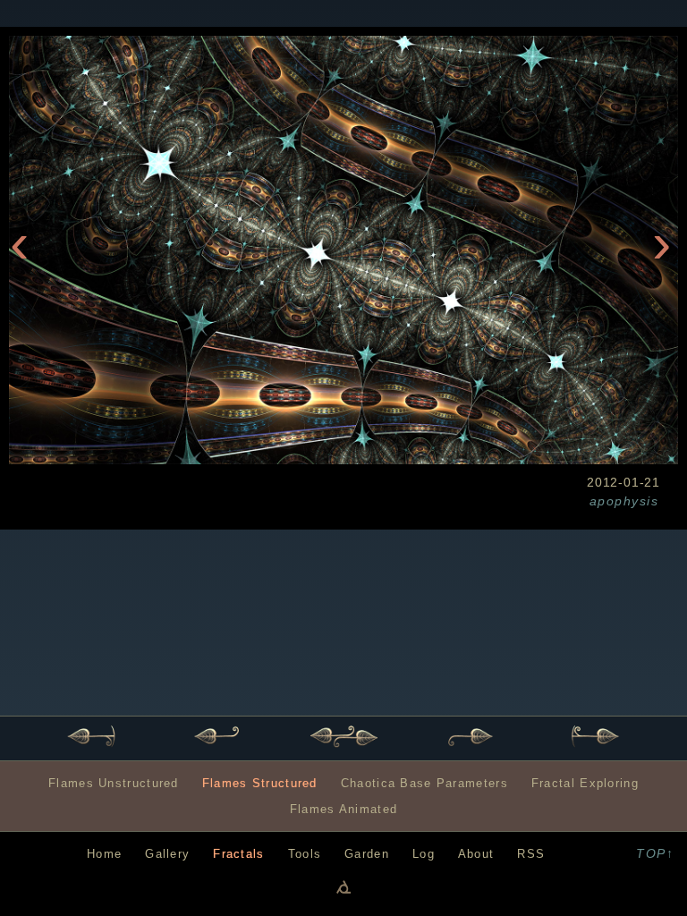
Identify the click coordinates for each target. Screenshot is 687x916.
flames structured (260, 783)
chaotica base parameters (424, 783)
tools (304, 854)
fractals (238, 854)
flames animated (343, 809)
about (476, 854)
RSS (531, 854)
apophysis (623, 501)
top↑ (655, 853)
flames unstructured (113, 783)
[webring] (343, 886)
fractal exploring (585, 783)
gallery (167, 854)
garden (366, 854)
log (423, 854)
